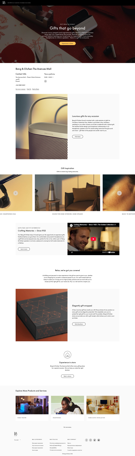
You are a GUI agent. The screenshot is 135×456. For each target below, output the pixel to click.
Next (119, 193)
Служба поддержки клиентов (76, 450)
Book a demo (69, 376)
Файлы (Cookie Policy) (59, 445)
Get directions (80, 324)
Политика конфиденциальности (59, 443)
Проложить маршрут (21, 89)
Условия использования (59, 450)
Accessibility (59, 447)
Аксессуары (41, 450)
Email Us (29, 89)
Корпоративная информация (76, 445)
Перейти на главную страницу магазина (19, 2)
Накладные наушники (41, 443)
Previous (15, 193)
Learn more (25, 249)
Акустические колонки (41, 445)
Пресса (75, 443)
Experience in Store (69, 44)
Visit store (79, 137)
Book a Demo (35, 89)
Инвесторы (76, 447)
